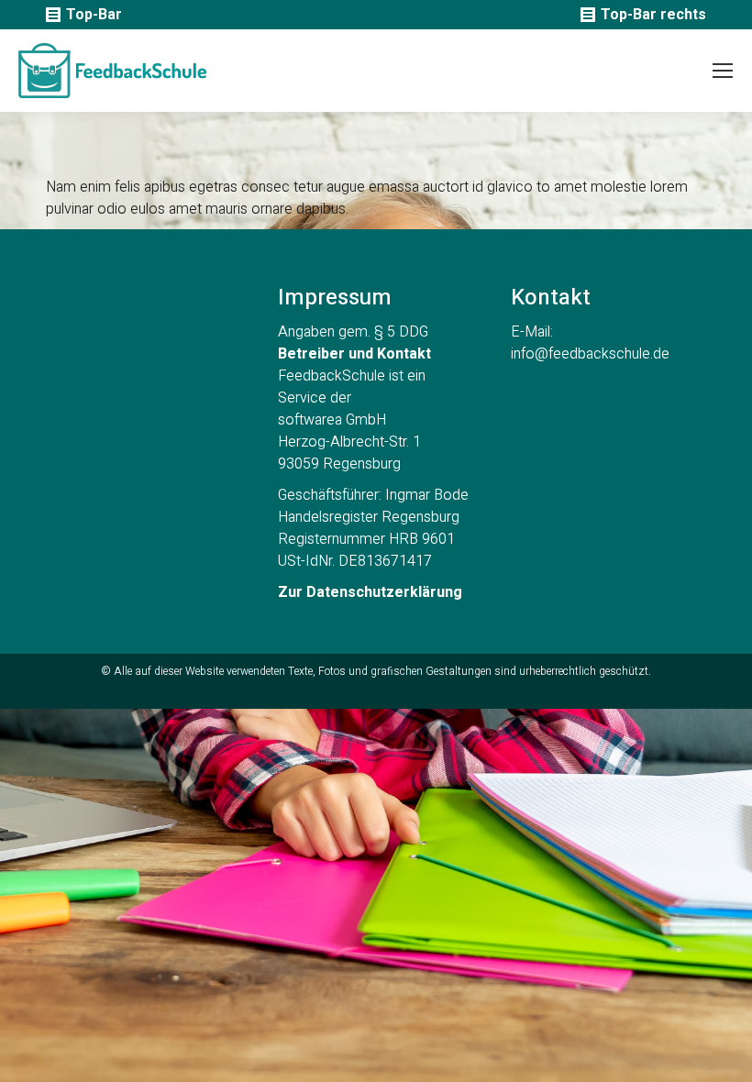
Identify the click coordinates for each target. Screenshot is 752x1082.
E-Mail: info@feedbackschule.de (590, 343)
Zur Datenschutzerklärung (370, 592)
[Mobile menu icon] (723, 71)
